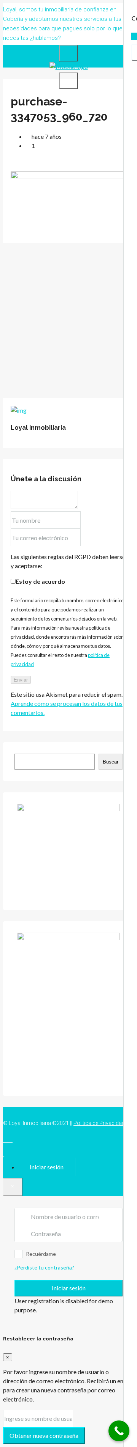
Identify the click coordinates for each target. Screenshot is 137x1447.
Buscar (110, 762)
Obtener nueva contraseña (44, 1435)
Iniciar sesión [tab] (47, 1166)
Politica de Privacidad (99, 1123)
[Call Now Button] (118, 1430)
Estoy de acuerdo (40, 581)
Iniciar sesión (69, 1287)
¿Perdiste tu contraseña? (44, 1267)
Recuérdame (41, 1254)
